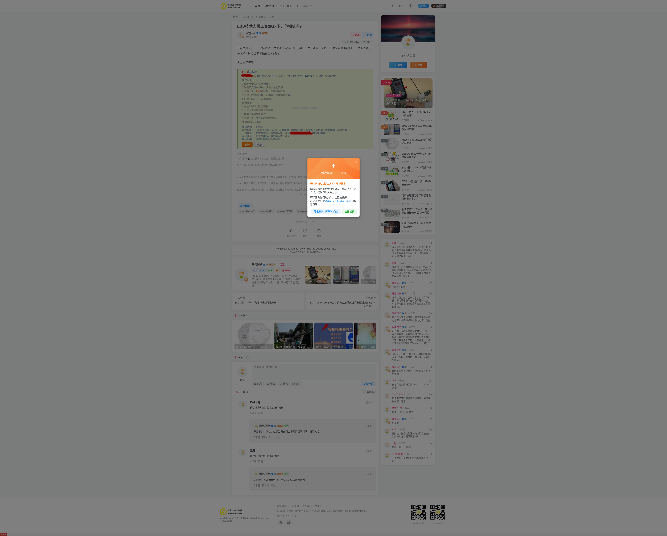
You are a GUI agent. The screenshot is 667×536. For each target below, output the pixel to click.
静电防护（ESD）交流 (326, 211)
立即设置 (349, 211)
